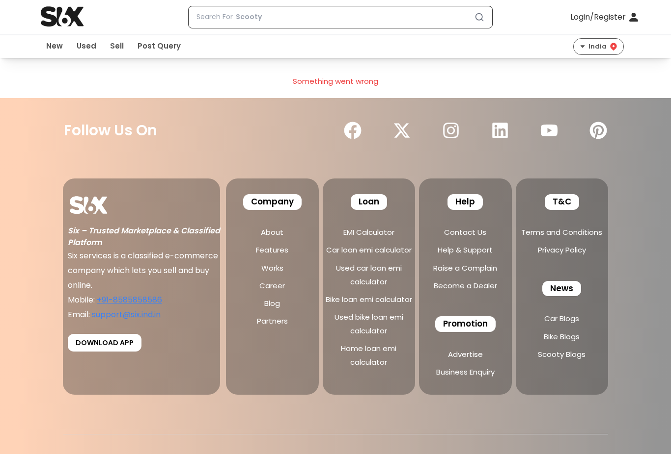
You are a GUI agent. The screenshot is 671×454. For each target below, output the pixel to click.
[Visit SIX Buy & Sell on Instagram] (451, 130)
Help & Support (465, 250)
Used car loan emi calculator (369, 275)
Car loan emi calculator (369, 250)
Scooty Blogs (562, 354)
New (54, 46)
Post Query (159, 46)
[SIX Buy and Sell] (99, 201)
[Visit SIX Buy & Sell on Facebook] (353, 130)
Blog (272, 303)
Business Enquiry (465, 372)
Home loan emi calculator (368, 355)
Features (272, 250)
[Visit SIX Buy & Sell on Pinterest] (598, 130)
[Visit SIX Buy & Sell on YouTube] (549, 130)
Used (86, 46)
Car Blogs (561, 318)
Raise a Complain (465, 268)
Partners (272, 321)
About (272, 232)
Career (272, 285)
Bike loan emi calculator (369, 299)
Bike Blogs (562, 336)
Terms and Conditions (561, 232)
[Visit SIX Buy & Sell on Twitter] (402, 130)
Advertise (465, 354)
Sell (117, 46)
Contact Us (465, 232)
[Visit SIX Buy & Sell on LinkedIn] (500, 130)
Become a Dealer (465, 285)
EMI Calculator (368, 232)
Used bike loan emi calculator (369, 324)
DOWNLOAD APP (105, 343)
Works (272, 268)
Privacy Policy (562, 250)
